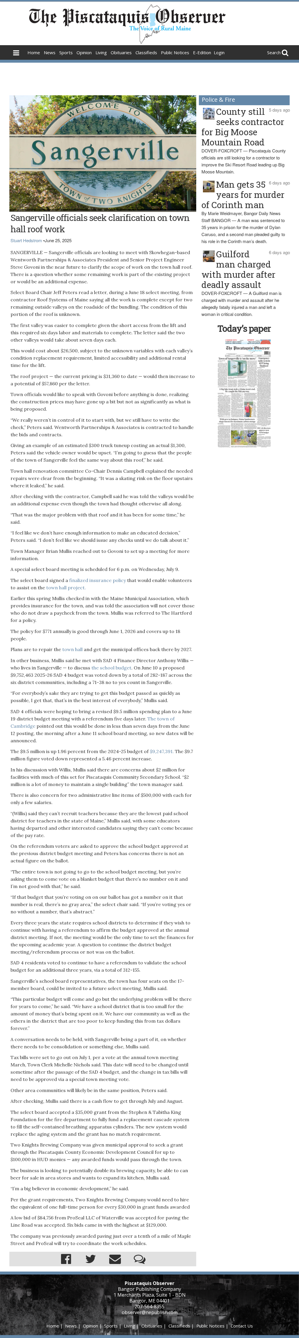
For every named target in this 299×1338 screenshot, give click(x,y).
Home (33, 52)
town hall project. (66, 587)
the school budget (110, 668)
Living (101, 52)
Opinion (84, 52)
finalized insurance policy (98, 580)
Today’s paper (244, 328)
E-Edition (202, 52)
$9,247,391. (162, 751)
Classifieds (146, 52)
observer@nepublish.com (150, 1312)
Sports (66, 52)
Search (274, 52)
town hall (72, 649)
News (49, 52)
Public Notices (175, 52)
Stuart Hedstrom (26, 240)
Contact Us (242, 1326)
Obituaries (121, 52)
